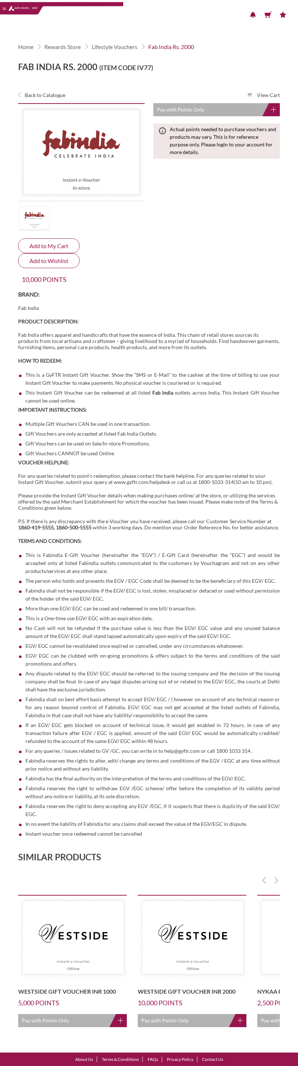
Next (276, 880)
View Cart (268, 95)
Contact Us (212, 1059)
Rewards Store (62, 46)
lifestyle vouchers (114, 46)
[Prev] (264, 880)
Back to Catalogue (44, 95)
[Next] (276, 880)
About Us (84, 1059)
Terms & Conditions (120, 1059)
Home (25, 46)
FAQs (153, 1059)
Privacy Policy (180, 1059)
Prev (264, 880)
